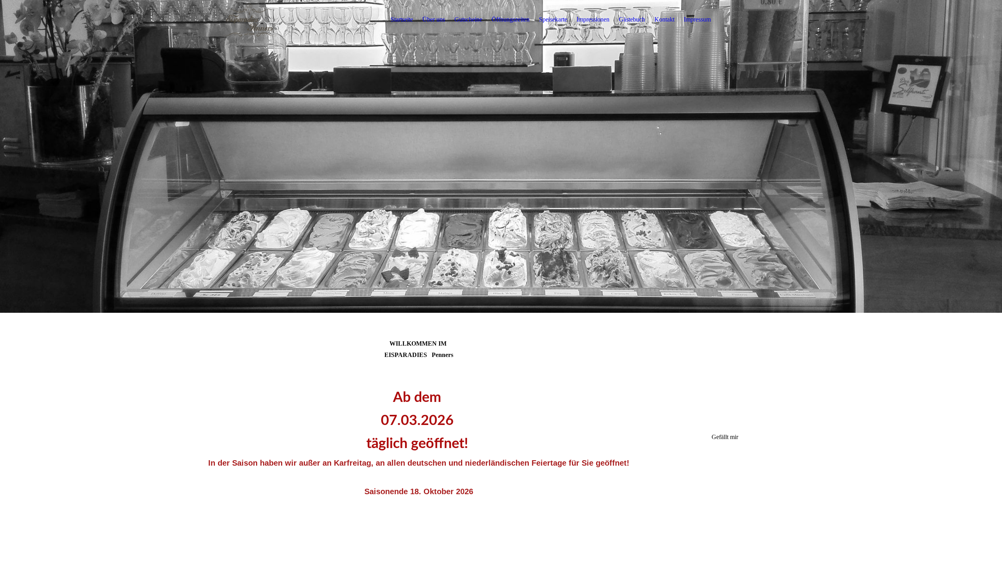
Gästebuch (632, 19)
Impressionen (593, 19)
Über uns (433, 19)
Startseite (402, 19)
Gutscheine (468, 19)
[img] (249, 19)
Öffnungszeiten (511, 19)
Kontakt (664, 19)
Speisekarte (553, 19)
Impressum (697, 19)
